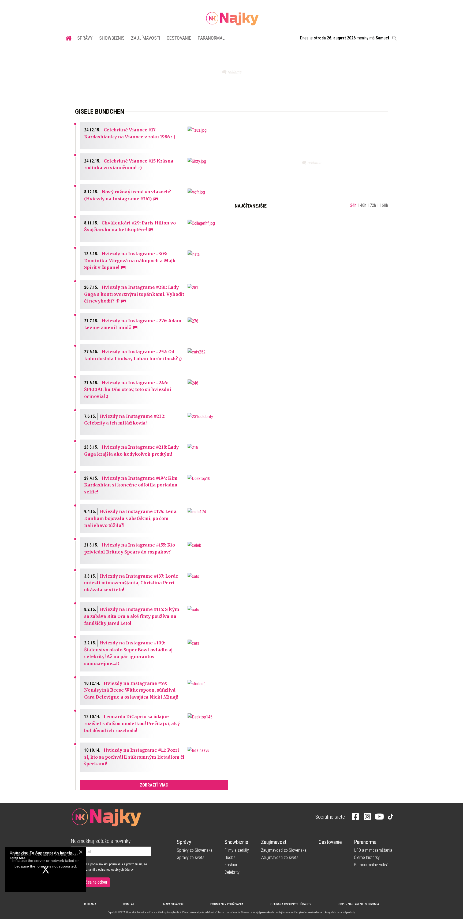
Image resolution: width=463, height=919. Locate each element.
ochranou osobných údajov (115, 870)
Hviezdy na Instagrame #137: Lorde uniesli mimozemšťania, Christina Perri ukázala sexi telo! (131, 582)
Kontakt (129, 904)
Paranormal (211, 38)
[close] (80, 852)
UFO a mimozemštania (373, 850)
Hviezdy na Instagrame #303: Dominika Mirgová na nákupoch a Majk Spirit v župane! (130, 260)
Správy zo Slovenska (194, 850)
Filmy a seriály (237, 850)
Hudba (230, 857)
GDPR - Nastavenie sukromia (358, 904)
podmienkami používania (106, 864)
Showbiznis (112, 38)
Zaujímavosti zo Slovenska (284, 850)
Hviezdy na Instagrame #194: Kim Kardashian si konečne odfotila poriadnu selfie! (131, 484)
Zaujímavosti (145, 38)
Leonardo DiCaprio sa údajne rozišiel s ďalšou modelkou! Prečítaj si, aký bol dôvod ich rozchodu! (132, 723)
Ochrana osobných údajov (290, 904)
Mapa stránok (173, 904)
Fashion (231, 864)
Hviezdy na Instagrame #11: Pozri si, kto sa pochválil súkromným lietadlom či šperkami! (134, 756)
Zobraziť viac (154, 785)
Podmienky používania (226, 904)
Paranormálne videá (371, 864)
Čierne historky (367, 857)
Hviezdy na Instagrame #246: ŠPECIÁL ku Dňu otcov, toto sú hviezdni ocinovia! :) (127, 389)
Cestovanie (179, 38)
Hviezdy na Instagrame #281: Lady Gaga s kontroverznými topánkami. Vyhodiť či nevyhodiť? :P (134, 294)
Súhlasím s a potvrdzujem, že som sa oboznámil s (109, 867)
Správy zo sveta (190, 857)
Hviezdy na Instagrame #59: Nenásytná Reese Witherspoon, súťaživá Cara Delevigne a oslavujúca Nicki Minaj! (131, 690)
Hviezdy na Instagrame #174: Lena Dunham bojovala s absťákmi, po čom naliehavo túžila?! (130, 518)
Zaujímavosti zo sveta (279, 857)
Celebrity (232, 872)
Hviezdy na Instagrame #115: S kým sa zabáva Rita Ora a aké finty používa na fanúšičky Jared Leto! (131, 616)
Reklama (90, 904)
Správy (85, 38)
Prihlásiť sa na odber (90, 882)
